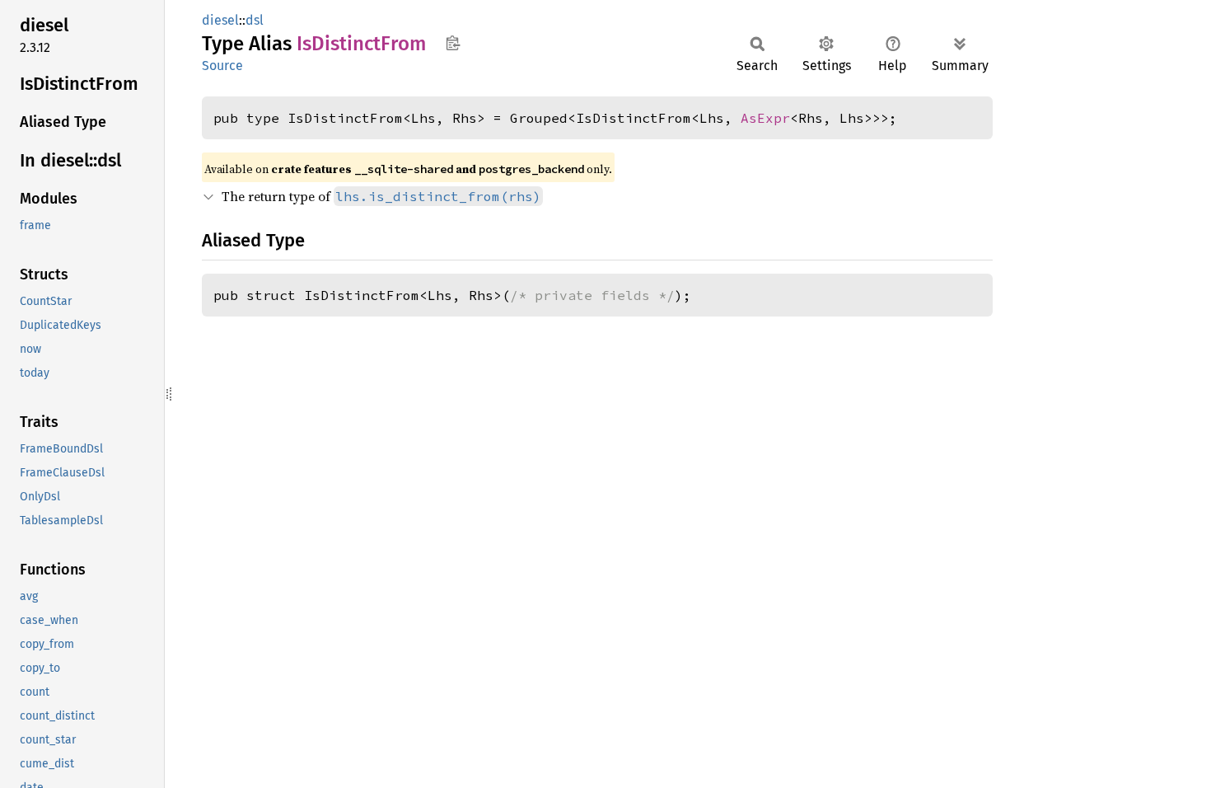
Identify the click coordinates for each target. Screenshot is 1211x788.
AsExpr (765, 118)
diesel (220, 20)
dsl (254, 20)
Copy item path (452, 43)
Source (222, 65)
